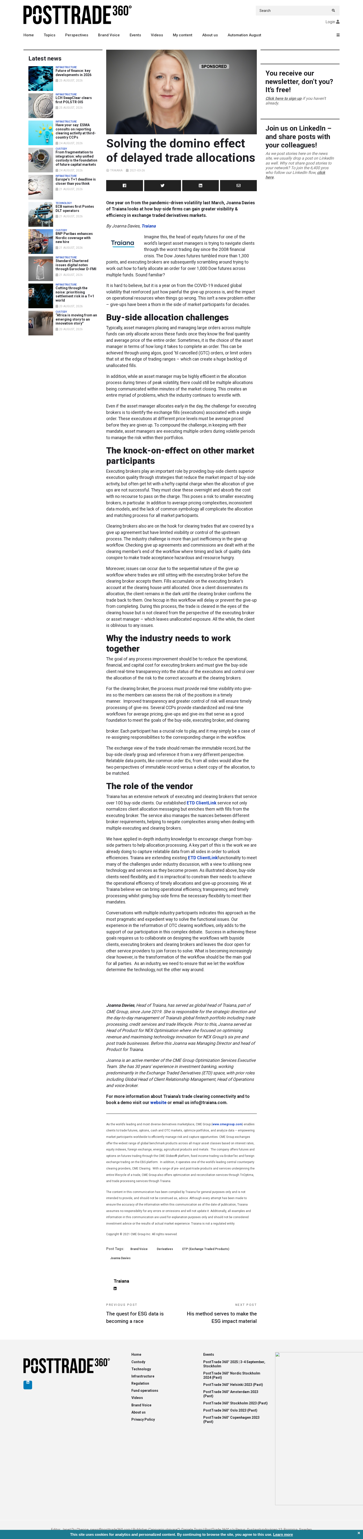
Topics (49, 35)
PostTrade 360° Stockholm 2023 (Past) (235, 1403)
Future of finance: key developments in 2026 (73, 73)
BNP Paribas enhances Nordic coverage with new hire (74, 238)
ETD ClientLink (201, 802)
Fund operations (144, 1391)
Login (330, 22)
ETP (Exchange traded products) (205, 1249)
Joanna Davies (120, 1258)
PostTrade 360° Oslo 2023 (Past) (230, 1410)
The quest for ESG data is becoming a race (135, 1313)
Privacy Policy (143, 1419)
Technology (141, 1369)
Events (135, 35)
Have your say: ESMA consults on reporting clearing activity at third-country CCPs (76, 131)
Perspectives (76, 35)
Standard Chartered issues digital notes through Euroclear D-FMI (76, 265)
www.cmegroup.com (227, 1124)
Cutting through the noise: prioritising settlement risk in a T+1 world (75, 294)
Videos (157, 35)
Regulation (140, 1383)
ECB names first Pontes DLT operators (75, 209)
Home (28, 35)
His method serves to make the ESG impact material (222, 1313)
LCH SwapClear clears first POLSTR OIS (74, 100)
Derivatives (165, 1249)
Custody (138, 1362)
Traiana (116, 170)
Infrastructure (142, 1376)
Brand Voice (109, 35)
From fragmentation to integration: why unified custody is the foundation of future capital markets (76, 158)
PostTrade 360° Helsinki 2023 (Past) (233, 1385)
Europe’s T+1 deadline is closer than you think (76, 181)
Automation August (244, 35)
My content (182, 35)
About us (210, 35)
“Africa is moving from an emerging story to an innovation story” (76, 319)
